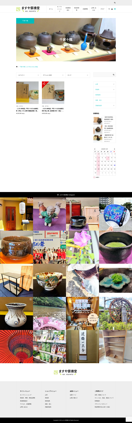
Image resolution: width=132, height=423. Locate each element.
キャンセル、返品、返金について (104, 398)
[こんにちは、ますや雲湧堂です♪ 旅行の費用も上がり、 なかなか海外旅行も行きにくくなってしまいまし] (16, 313)
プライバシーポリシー (101, 404)
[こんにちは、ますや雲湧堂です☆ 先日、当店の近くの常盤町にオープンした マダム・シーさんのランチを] (16, 214)
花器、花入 (98, 100)
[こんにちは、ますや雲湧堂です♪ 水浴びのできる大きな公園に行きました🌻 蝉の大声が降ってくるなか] (82, 280)
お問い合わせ (93, 9)
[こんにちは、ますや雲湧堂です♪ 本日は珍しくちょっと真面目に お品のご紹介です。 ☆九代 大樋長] (16, 247)
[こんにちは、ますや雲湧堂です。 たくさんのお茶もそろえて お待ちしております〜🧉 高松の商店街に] (49, 346)
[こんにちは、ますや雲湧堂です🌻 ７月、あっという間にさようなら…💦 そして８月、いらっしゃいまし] (16, 280)
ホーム (51, 9)
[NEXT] (114, 149)
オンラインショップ (59, 9)
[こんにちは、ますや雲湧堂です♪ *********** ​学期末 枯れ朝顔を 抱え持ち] (82, 247)
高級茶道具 (98, 105)
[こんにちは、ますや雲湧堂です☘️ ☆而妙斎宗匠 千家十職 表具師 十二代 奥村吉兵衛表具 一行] (82, 346)
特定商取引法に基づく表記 (102, 407)
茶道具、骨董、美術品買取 (27, 398)
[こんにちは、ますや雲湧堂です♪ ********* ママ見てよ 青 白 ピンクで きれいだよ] (49, 214)
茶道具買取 (76, 9)
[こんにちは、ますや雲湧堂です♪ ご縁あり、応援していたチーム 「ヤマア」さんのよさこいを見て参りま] (49, 247)
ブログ (102, 9)
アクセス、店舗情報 (25, 404)
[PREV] (95, 149)
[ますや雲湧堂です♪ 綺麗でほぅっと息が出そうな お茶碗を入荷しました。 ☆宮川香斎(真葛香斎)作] (49, 280)
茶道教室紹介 (68, 9)
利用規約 (97, 401)
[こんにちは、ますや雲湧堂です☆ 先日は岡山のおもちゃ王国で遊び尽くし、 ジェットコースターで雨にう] (82, 214)
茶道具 (97, 89)
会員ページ (73, 395)
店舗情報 (85, 9)
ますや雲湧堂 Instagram (67, 195)
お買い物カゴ (73, 398)
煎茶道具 (97, 95)
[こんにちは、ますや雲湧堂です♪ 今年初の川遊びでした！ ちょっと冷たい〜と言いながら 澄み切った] (49, 313)
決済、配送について (100, 395)
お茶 (96, 84)
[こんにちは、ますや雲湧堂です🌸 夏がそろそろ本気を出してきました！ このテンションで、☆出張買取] (82, 313)
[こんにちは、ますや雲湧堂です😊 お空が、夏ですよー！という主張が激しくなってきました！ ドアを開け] (16, 346)
